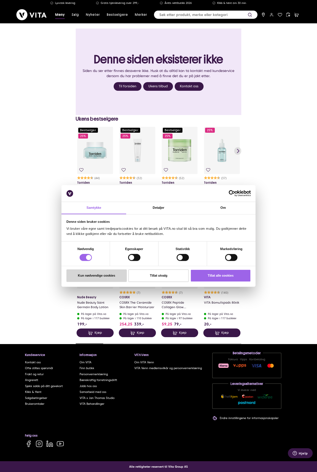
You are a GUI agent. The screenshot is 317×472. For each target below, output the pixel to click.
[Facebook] (28, 444)
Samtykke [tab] (93, 207)
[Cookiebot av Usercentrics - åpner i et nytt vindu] (232, 193)
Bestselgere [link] (117, 14)
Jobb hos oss (88, 386)
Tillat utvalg (158, 275)
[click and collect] (288, 15)
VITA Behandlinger (92, 403)
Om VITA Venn (144, 362)
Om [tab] (223, 207)
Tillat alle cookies (221, 275)
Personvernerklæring (94, 374)
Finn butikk (87, 368)
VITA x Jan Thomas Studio (97, 398)
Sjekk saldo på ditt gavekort (44, 386)
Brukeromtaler (34, 403)
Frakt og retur (34, 374)
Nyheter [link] (93, 14)
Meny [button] (60, 14)
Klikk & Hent (33, 392)
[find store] (263, 15)
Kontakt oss (189, 86)
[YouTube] (60, 444)
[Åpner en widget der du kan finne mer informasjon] (300, 453)
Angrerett (31, 380)
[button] (250, 15)
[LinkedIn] (49, 444)
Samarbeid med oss (93, 392)
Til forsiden (127, 86)
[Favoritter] (280, 15)
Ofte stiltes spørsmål (39, 368)
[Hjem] (31, 14)
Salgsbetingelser (36, 398)
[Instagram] (39, 444)
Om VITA (85, 362)
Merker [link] (141, 14)
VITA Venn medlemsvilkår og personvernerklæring (168, 368)
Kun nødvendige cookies (96, 275)
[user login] (271, 15)
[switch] (134, 257)
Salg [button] (75, 14)
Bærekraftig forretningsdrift (98, 380)
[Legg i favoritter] (81, 170)
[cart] (296, 15)
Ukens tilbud (158, 86)
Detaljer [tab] (159, 207)
